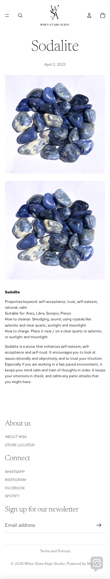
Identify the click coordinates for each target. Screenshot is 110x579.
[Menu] (7, 15)
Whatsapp (15, 471)
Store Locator (20, 445)
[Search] (20, 15)
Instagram (15, 479)
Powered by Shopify (83, 563)
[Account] (89, 15)
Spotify (12, 496)
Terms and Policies (55, 551)
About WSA (16, 436)
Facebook (15, 488)
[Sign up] (99, 525)
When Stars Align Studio (44, 563)
